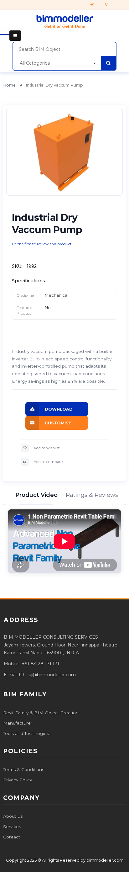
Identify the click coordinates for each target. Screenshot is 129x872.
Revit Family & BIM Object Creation (41, 712)
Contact (11, 836)
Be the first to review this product (42, 244)
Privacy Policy (17, 779)
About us (13, 816)
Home (10, 85)
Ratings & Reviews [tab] (93, 495)
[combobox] (64, 49)
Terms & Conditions (23, 769)
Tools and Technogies (26, 733)
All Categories (35, 63)
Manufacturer (17, 723)
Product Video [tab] (36, 495)
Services (12, 826)
